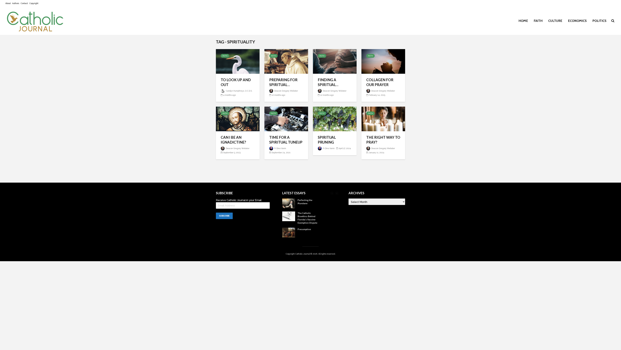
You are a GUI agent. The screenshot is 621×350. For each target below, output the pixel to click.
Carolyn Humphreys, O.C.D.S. (238, 91)
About (8, 3)
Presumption (304, 229)
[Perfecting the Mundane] (288, 203)
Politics (599, 21)
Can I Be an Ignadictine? (233, 139)
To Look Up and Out (236, 82)
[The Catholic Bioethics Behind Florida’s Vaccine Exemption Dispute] (288, 216)
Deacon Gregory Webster (286, 91)
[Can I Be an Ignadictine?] (238, 118)
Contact (24, 3)
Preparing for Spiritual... (283, 82)
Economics (577, 21)
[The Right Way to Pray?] (383, 118)
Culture (555, 21)
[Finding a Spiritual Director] (335, 61)
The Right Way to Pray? (383, 139)
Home (523, 21)
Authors (15, 3)
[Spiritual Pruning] (335, 118)
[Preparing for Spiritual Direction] (286, 61)
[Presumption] (288, 232)
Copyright (33, 3)
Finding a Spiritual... (328, 82)
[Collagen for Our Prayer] (383, 61)
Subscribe (224, 216)
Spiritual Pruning (327, 139)
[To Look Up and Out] (238, 61)
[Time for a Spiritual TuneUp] (286, 118)
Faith (538, 21)
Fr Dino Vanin (328, 148)
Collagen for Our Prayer (379, 82)
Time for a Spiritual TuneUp (285, 139)
